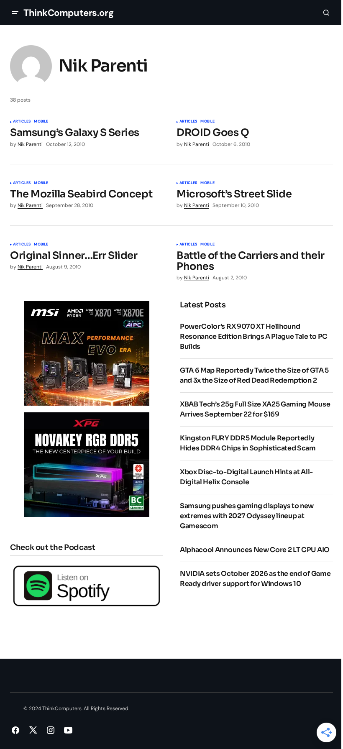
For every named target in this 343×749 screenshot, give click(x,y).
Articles (22, 122)
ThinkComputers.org (68, 13)
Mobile (41, 122)
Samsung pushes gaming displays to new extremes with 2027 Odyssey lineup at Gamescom (247, 515)
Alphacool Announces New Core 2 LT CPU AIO (255, 549)
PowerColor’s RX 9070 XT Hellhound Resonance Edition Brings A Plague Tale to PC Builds (254, 336)
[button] (15, 13)
